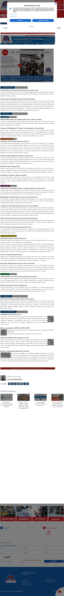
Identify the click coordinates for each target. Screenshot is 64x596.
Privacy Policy (18, 591)
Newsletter (3, 23)
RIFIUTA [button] (20, 20)
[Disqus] (32, 437)
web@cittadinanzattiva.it (14, 379)
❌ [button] (56, 3)
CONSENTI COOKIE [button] (43, 20)
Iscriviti (54, 561)
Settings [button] (32, 26)
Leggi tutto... (14, 96)
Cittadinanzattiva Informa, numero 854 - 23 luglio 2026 (40, 404)
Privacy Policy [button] (14, 16)
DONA (59, 2)
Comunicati (4, 11)
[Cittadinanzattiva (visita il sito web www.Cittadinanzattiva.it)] (27, 38)
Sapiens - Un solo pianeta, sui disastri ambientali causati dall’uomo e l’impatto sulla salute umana (23, 405)
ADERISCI (59, 7)
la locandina (38, 333)
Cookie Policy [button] (14, 14)
